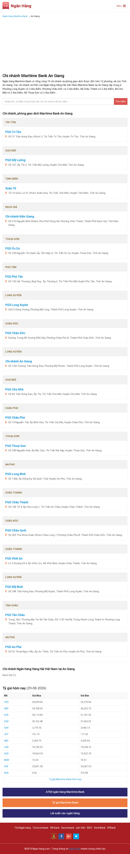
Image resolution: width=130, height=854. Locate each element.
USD (6, 702)
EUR (6, 715)
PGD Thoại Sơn (15, 446)
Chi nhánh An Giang (18, 361)
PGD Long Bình (15, 474)
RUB (6, 772)
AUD (6, 753)
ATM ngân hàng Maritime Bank (65, 792)
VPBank (111, 827)
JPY (6, 734)
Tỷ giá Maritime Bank (65, 802)
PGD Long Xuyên (16, 305)
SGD (6, 721)
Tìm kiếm (120, 101)
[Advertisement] (65, 44)
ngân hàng (74, 848)
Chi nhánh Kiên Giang (19, 216)
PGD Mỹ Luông (15, 160)
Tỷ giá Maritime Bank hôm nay (65, 779)
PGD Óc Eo (12, 248)
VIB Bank (54, 827)
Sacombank (67, 827)
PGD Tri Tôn (13, 132)
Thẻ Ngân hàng (22, 827)
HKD (6, 740)
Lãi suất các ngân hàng (65, 813)
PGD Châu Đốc (15, 333)
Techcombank (40, 827)
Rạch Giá (9, 675)
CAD (6, 747)
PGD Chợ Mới (14, 389)
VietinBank (99, 827)
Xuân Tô (10, 188)
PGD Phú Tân (14, 276)
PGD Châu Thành (16, 502)
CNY (6, 727)
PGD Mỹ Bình (14, 587)
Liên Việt (80, 827)
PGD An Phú (13, 647)
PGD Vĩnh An (14, 558)
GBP (6, 708)
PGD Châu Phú (15, 417)
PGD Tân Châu (15, 615)
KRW (6, 760)
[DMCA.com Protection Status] (54, 836)
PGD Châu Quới (15, 530)
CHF (6, 766)
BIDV (89, 827)
